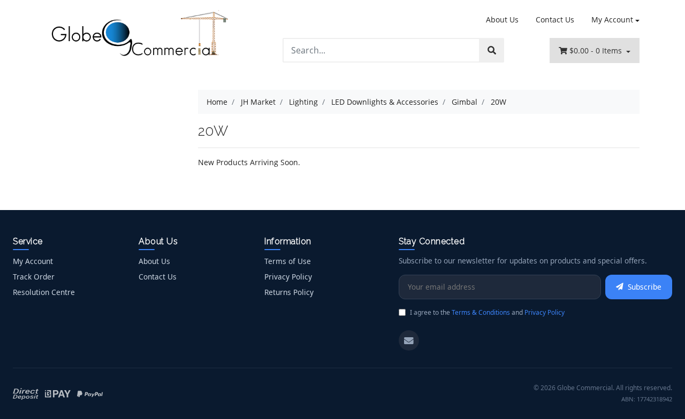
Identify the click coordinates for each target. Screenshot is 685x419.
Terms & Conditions (481, 312)
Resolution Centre (44, 292)
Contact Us (555, 19)
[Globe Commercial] (139, 35)
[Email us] (409, 340)
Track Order (34, 276)
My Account (612, 19)
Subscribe (644, 287)
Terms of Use (287, 261)
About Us (502, 19)
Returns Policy (289, 292)
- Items (596, 50)
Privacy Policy (288, 276)
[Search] (492, 50)
